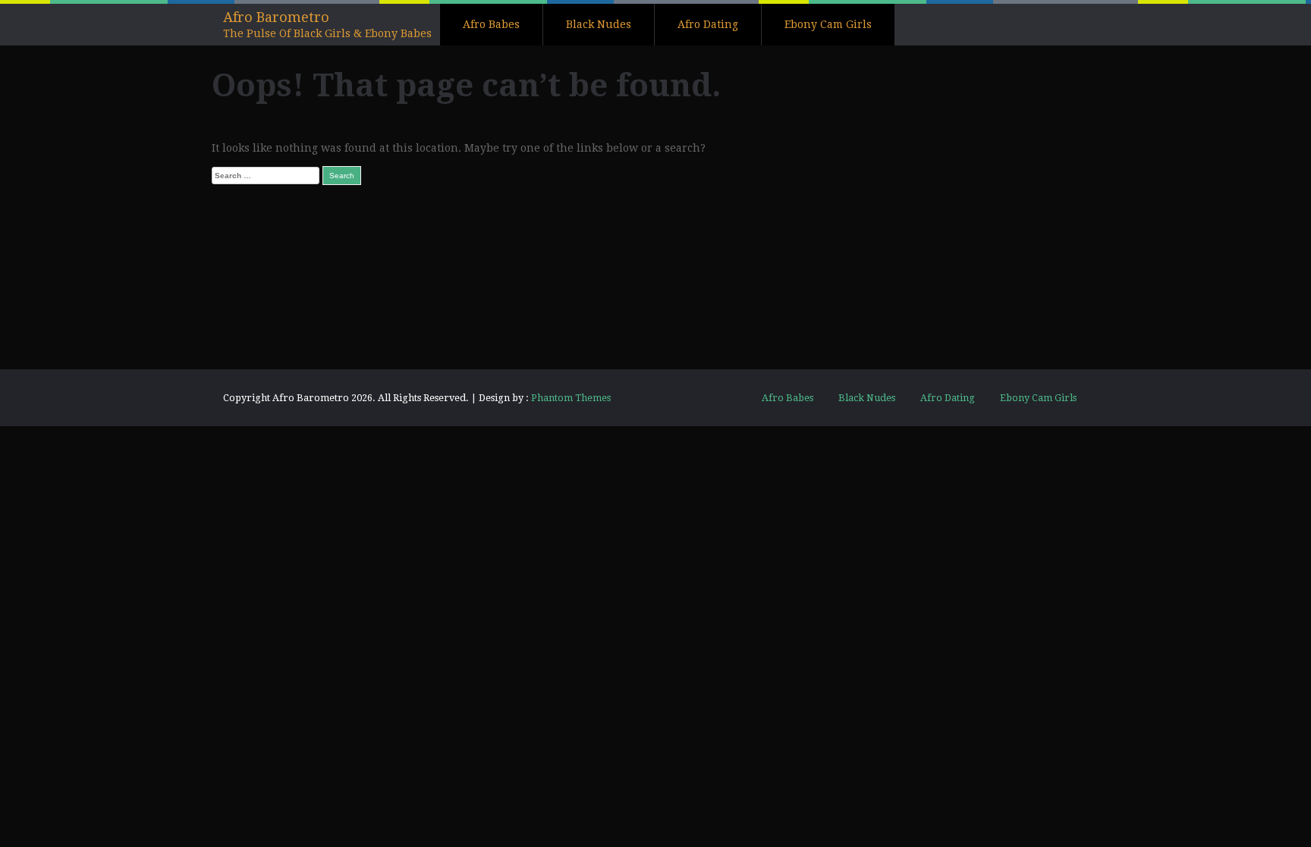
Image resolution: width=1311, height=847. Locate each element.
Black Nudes (598, 24)
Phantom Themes (571, 397)
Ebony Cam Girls (828, 24)
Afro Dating (708, 24)
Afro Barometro (276, 17)
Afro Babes (491, 24)
